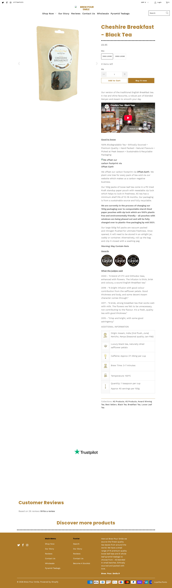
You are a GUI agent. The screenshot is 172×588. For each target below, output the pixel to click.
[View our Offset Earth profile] (113, 163)
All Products (118, 401)
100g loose (107, 56)
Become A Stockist (81, 563)
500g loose (120, 56)
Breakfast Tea (134, 404)
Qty (102, 69)
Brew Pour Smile (31, 582)
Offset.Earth (143, 172)
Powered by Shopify (49, 582)
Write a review (47, 511)
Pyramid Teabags (120, 13)
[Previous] (19, 64)
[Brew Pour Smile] (86, 8)
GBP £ (143, 2)
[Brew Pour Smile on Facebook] (7, 2)
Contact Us (88, 13)
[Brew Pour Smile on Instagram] (11, 2)
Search (76, 544)
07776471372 (18, 2)
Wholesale (103, 13)
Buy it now (141, 80)
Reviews (76, 13)
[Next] (96, 64)
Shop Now (48, 13)
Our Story (63, 13)
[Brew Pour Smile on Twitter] (3, 2)
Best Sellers (111, 404)
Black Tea (122, 404)
